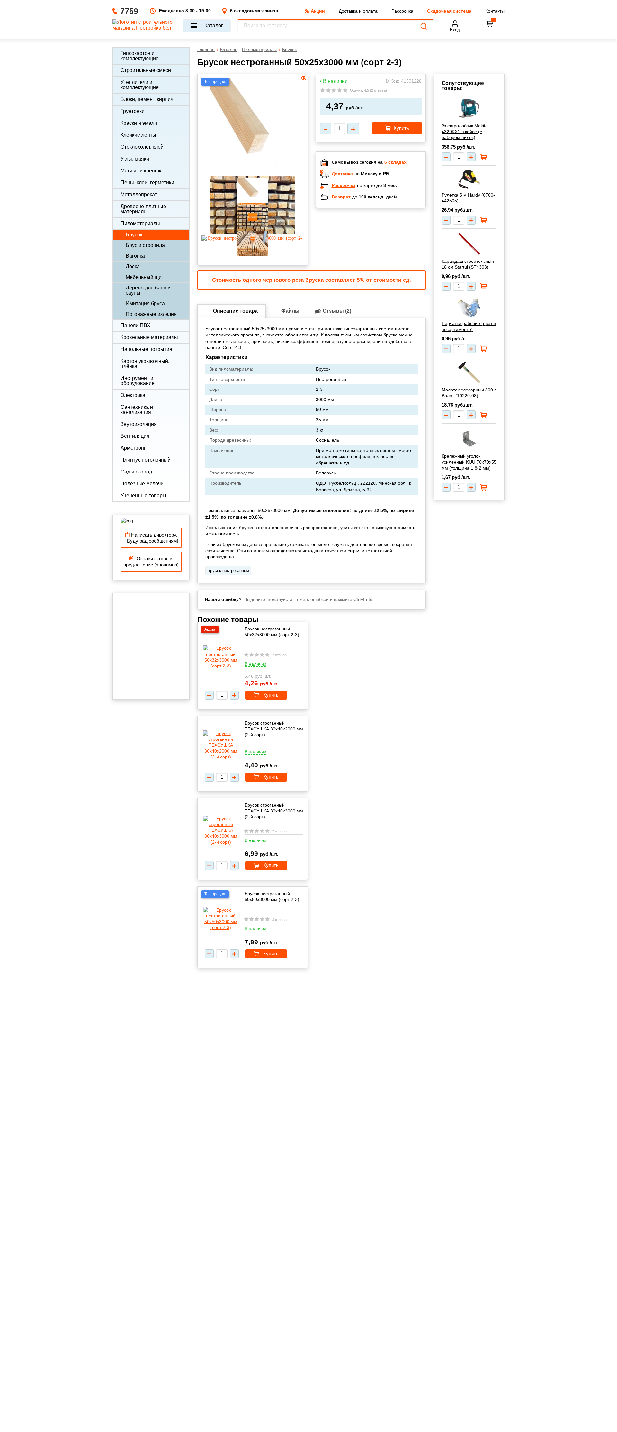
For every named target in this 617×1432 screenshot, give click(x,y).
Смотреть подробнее (377, 255)
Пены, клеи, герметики (147, 182)
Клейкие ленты (138, 135)
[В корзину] (490, 23)
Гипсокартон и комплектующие (140, 55)
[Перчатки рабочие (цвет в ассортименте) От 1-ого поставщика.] (469, 308)
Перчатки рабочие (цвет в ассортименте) (469, 326)
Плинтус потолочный (146, 460)
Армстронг (133, 448)
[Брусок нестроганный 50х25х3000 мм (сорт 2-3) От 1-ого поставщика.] (252, 172)
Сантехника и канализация (137, 409)
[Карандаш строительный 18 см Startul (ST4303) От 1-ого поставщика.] (469, 244)
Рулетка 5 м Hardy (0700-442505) (468, 197)
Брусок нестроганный (228, 570)
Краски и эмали (139, 123)
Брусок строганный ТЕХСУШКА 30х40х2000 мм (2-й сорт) (274, 729)
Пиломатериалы (140, 223)
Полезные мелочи (142, 483)
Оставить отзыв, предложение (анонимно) (151, 562)
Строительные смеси (146, 70)
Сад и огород (136, 471)
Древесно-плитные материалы (143, 209)
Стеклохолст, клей (142, 147)
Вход (455, 29)
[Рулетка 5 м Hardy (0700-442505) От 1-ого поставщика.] (469, 179)
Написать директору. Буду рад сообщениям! (151, 538)
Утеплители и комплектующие (140, 84)
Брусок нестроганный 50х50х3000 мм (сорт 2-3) (272, 896)
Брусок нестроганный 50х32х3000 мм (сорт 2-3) (272, 631)
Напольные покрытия (146, 349)
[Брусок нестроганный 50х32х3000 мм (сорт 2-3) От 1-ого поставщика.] (220, 657)
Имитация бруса (145, 303)
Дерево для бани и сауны (148, 290)
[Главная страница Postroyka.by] (144, 25)
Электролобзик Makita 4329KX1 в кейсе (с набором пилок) (465, 131)
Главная (206, 49)
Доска (133, 266)
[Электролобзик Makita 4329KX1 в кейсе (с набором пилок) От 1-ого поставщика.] (469, 108)
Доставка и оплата (358, 11)
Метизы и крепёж (141, 170)
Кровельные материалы (149, 337)
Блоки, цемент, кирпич (147, 99)
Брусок (134, 234)
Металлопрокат (139, 194)
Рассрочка (402, 11)
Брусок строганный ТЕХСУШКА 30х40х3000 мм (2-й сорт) (274, 811)
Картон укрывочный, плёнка (145, 363)
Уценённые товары (143, 495)
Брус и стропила (145, 245)
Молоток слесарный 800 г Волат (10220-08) (469, 392)
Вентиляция (135, 436)
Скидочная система (449, 11)
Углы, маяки (135, 158)
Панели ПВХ (135, 325)
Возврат (341, 196)
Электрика (133, 395)
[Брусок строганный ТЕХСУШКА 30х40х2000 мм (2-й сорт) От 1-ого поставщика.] (220, 745)
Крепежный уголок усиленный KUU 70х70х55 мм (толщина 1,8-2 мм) (469, 462)
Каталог (213, 25)
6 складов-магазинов (254, 10)
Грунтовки (133, 111)
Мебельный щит (145, 277)
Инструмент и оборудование (138, 380)
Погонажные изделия (151, 314)
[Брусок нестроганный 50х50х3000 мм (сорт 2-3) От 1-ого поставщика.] (220, 919)
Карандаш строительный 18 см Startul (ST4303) (468, 264)
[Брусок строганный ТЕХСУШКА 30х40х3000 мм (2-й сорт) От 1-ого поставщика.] (220, 830)
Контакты (495, 11)
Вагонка (135, 256)
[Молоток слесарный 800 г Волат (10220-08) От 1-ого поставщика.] (469, 372)
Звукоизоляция (139, 424)
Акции (318, 11)
